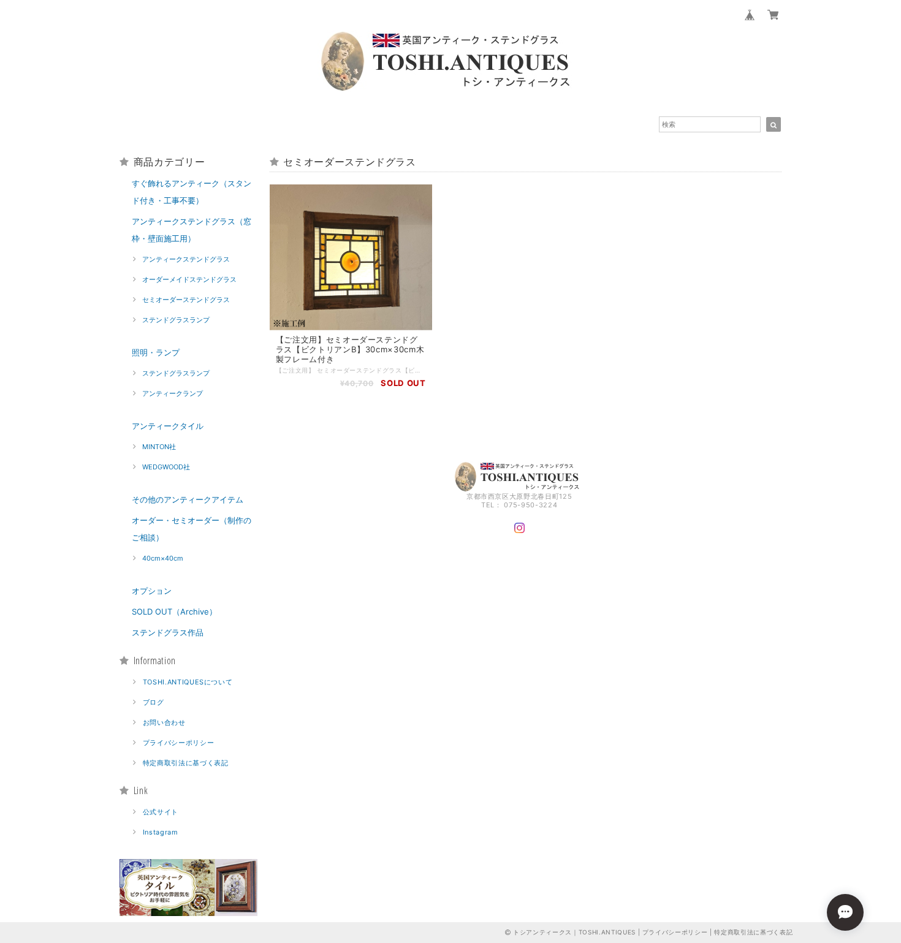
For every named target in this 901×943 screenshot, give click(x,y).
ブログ (153, 702)
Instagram (160, 832)
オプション (152, 591)
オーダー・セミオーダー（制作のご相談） (191, 528)
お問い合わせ (164, 722)
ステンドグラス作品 (167, 632)
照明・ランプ (156, 352)
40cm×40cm (162, 558)
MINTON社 (159, 446)
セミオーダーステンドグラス (186, 299)
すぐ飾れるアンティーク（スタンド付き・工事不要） (191, 191)
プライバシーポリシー (179, 742)
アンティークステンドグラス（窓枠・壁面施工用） (191, 229)
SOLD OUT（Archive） (174, 611)
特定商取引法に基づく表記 (186, 763)
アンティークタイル (167, 426)
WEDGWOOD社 (166, 467)
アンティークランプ (172, 393)
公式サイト (160, 812)
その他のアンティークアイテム (187, 499)
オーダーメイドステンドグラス (189, 279)
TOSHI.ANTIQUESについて (188, 682)
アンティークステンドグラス (186, 259)
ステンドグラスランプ (176, 320)
